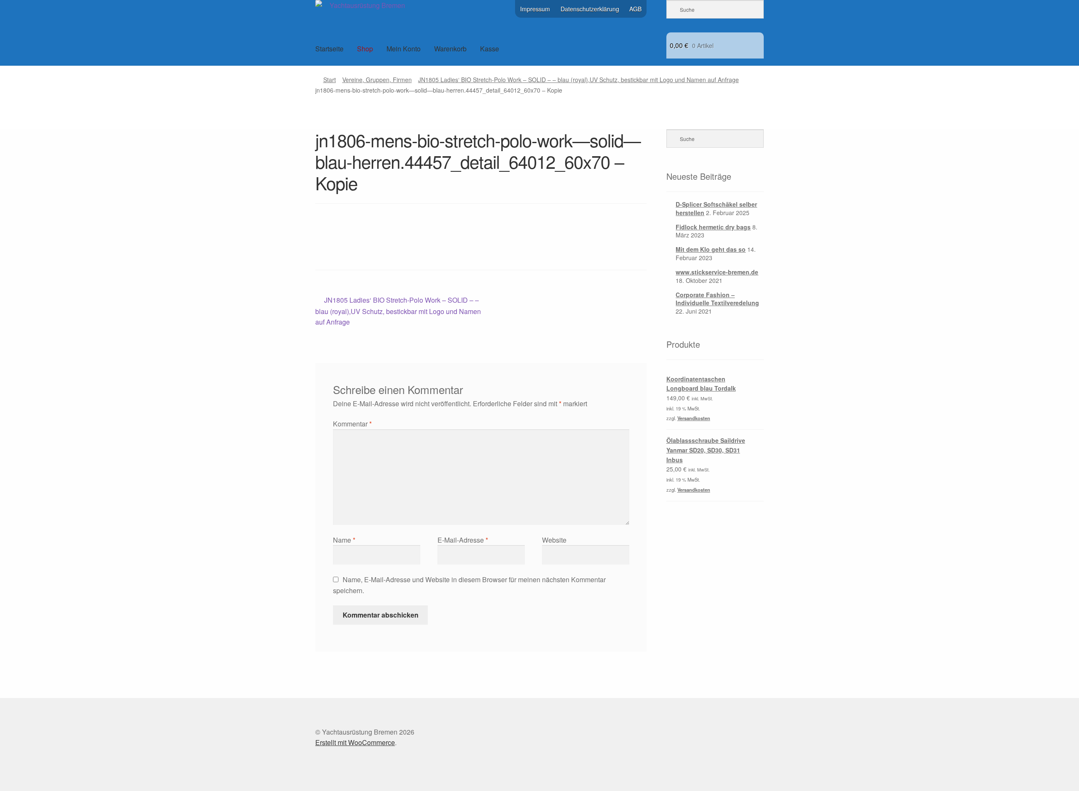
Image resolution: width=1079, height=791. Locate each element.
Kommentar (352, 424)
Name (344, 540)
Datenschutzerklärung (590, 9)
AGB (635, 9)
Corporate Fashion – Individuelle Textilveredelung (717, 298)
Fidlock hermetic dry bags (713, 227)
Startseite (329, 48)
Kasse (489, 48)
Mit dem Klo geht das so (711, 249)
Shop (365, 48)
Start (329, 79)
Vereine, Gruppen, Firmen (377, 79)
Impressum (535, 9)
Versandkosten (693, 418)
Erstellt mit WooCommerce (355, 742)
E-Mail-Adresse (463, 540)
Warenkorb (450, 48)
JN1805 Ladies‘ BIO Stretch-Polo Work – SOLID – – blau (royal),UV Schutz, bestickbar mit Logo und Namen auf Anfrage (578, 79)
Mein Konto (404, 48)
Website (554, 540)
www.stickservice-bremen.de (717, 272)
